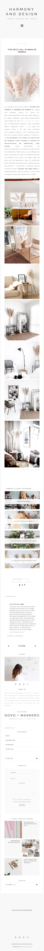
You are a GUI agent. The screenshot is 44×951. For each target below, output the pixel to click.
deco (27, 579)
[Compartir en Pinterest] (25, 585)
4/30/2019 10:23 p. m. (17, 632)
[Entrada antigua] (35, 646)
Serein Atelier (26, 946)
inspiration (16, 582)
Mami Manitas (15, 604)
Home (22, 646)
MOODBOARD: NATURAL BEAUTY (14, 841)
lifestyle (28, 582)
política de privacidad (21, 802)
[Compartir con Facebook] (23, 585)
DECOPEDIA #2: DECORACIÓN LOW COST (30, 823)
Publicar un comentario (15, 636)
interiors (10, 744)
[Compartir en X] (20, 585)
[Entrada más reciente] (8, 646)
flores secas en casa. (29, 121)
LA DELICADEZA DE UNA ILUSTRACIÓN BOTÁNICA (30, 861)
